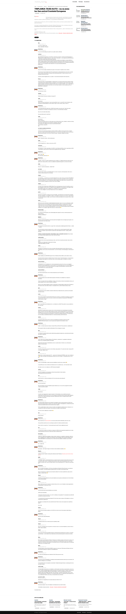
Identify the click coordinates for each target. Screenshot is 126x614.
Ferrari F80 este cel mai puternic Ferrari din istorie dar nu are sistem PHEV (86, 24)
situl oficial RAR (48, 420)
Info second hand (40, 6)
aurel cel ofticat (41, 261)
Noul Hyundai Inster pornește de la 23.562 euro (86, 17)
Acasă (35, 6)
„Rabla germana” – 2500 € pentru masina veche (84, 602)
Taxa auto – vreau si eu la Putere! (70, 602)
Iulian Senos (37, 13)
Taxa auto (45, 6)
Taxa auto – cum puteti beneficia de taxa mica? (55, 602)
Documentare (89, 612)
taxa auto (36, 37)
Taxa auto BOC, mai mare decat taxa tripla (40, 602)
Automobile (79, 612)
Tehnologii (84, 612)
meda (39, 245)
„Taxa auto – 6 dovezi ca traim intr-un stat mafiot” (58, 587)
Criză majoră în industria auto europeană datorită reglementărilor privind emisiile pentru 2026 (86, 31)
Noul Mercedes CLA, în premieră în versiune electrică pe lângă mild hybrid (85, 12)
